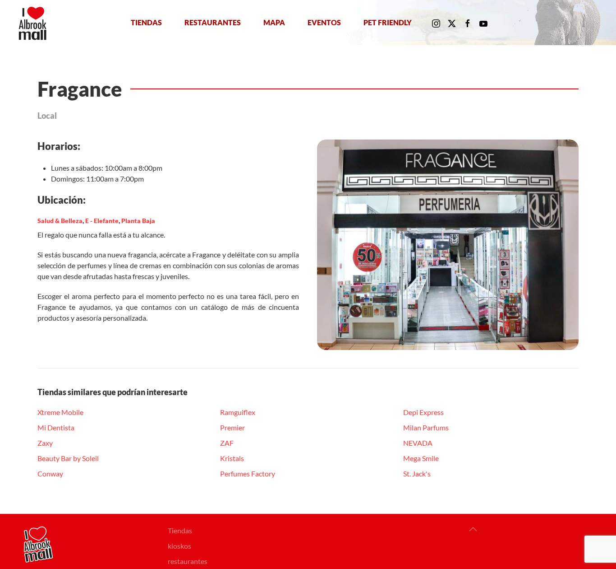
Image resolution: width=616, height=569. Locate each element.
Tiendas (146, 22)
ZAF (227, 442)
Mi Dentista (55, 427)
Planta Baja (138, 220)
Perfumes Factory (247, 473)
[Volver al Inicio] (34, 23)
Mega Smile (421, 458)
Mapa (274, 22)
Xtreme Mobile (60, 412)
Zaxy (45, 442)
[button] (473, 529)
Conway (50, 473)
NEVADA (417, 442)
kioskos (179, 545)
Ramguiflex (237, 412)
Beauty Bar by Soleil (68, 458)
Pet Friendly (387, 22)
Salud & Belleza (60, 220)
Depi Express (423, 412)
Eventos (324, 22)
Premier (232, 427)
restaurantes (187, 561)
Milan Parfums (426, 427)
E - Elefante (102, 220)
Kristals (232, 458)
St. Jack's (417, 473)
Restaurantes (212, 22)
